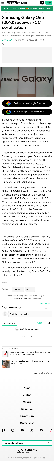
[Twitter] (31, 430)
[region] (27, 339)
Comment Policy (22, 298)
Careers (27, 402)
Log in (41, 304)
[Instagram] (12, 430)
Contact (27, 395)
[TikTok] (50, 430)
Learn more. (46, 13)
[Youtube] (22, 430)
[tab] (9, 323)
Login (49, 2)
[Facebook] (3, 430)
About (27, 388)
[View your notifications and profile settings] (49, 323)
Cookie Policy (27, 423)
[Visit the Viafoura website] (46, 373)
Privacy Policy (27, 416)
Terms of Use (27, 409)
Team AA (8, 40)
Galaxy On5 (42, 174)
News (4, 282)
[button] (27, 2)
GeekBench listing (17, 187)
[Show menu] (2, 2)
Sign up (47, 304)
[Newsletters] (41, 430)
